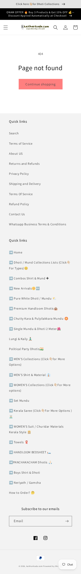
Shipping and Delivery (25, 184)
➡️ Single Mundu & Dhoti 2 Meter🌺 (35, 329)
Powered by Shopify (52, 566)
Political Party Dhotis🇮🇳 (26, 349)
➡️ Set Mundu (19, 401)
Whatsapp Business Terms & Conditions (37, 224)
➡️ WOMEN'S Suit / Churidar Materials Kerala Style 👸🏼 (36, 429)
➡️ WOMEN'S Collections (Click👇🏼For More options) (39, 388)
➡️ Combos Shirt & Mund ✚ (29, 278)
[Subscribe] (67, 521)
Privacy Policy (19, 174)
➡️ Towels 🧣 (19, 442)
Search (14, 133)
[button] (6, 27)
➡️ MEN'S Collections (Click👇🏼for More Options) (37, 362)
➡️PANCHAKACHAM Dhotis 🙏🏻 (30, 462)
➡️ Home (15, 252)
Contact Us (17, 214)
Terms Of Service (21, 194)
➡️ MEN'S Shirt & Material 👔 (30, 375)
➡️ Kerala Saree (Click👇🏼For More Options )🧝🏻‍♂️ (40, 413)
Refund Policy (19, 204)
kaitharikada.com (34, 566)
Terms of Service (21, 143)
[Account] (65, 27)
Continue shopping (40, 84)
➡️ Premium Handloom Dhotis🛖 (33, 308)
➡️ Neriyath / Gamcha (25, 483)
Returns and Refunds (24, 164)
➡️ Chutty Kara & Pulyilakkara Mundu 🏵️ (38, 319)
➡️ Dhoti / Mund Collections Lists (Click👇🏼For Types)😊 (40, 265)
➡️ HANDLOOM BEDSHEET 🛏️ (30, 452)
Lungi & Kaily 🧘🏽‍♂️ (20, 339)
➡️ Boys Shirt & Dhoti (24, 473)
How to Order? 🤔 (22, 493)
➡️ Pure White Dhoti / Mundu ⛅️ (32, 298)
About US (16, 154)
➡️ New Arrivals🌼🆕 (24, 288)
